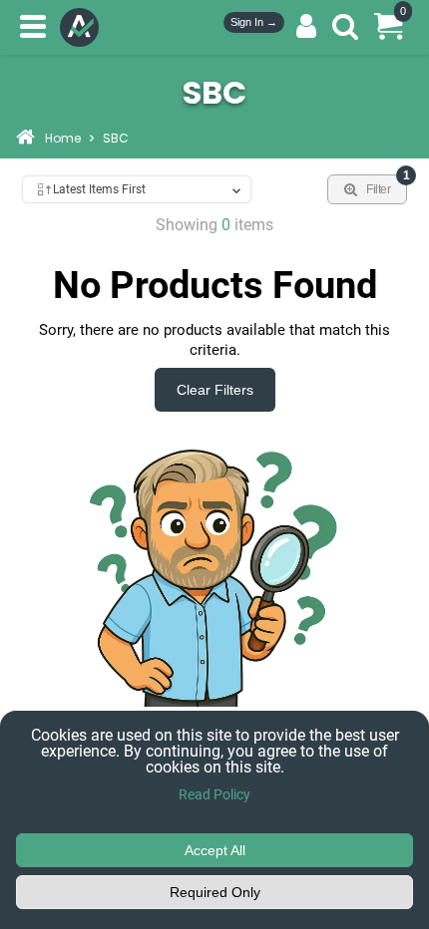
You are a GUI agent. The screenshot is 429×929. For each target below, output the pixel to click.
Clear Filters (215, 390)
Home (63, 140)
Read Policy (214, 794)
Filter (386, 185)
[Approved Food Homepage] (83, 27)
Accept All (215, 850)
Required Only (215, 892)
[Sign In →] (306, 27)
